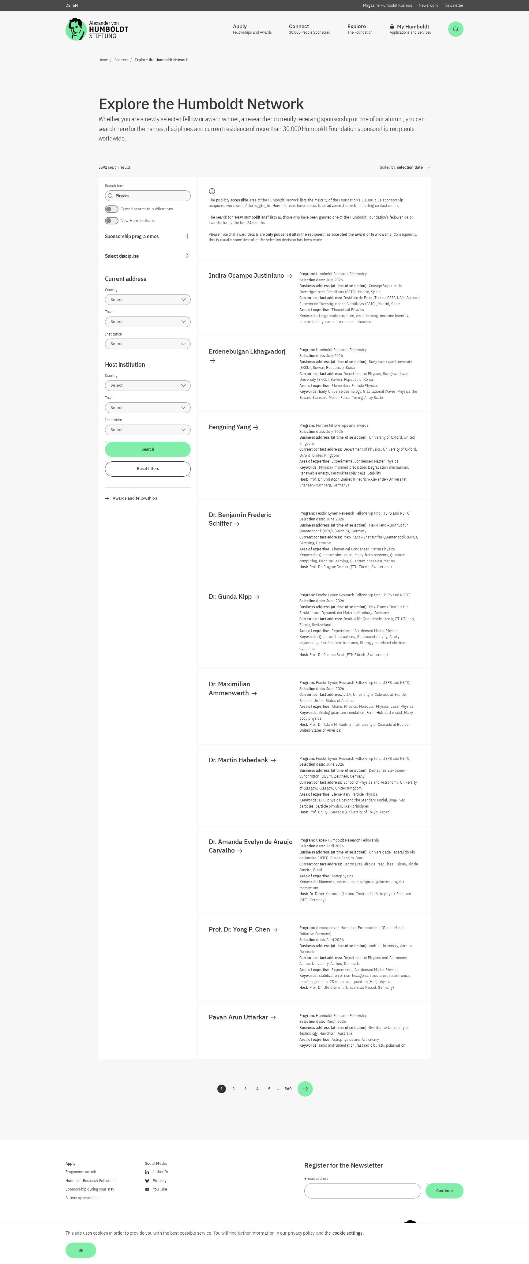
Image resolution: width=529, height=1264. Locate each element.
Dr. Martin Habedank (239, 760)
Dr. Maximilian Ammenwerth (229, 688)
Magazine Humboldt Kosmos (387, 5)
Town (109, 311)
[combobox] (148, 299)
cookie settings (347, 1233)
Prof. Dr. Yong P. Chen (240, 929)
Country (111, 289)
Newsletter (454, 5)
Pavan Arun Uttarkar (239, 1017)
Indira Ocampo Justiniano (247, 275)
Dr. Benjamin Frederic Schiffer (240, 518)
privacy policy (301, 1233)
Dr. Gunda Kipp (231, 596)
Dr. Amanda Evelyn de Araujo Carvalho (251, 845)
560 (288, 1089)
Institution (113, 334)
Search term (114, 185)
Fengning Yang (230, 426)
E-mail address (316, 1178)
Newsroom (428, 5)
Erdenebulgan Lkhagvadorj (248, 351)
